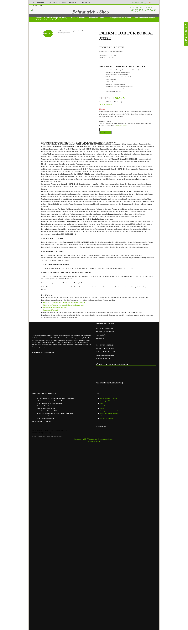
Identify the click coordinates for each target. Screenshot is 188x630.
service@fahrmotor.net (107, 355)
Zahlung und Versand (121, 125)
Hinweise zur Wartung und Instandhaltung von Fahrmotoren (63, 305)
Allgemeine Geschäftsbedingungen (55, 307)
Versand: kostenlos (105, 104)
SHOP (64, 2)
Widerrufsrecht (92, 439)
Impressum (77, 439)
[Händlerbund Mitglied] (49, 365)
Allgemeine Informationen (109, 398)
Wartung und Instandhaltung (109, 413)
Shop (101, 403)
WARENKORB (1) (138, 2)
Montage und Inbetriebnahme (110, 411)
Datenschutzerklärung (105, 439)
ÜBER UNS (85, 2)
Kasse (102, 408)
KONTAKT (37, 6)
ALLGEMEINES (53, 2)
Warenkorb (103, 406)
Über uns (103, 416)
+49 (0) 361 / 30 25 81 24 (143, 7)
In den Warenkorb (105, 133)
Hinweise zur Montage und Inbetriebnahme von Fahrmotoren (64, 302)
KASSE (151, 2)
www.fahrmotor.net (104, 358)
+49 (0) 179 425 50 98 (108, 352)
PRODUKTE (74, 2)
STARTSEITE (38, 2)
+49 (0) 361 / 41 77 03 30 (106, 348)
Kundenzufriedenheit (107, 418)
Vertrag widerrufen (101, 426)
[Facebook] (67, 535)
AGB (84, 439)
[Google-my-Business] (67, 473)
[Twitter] (67, 597)
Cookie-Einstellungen (94, 441)
